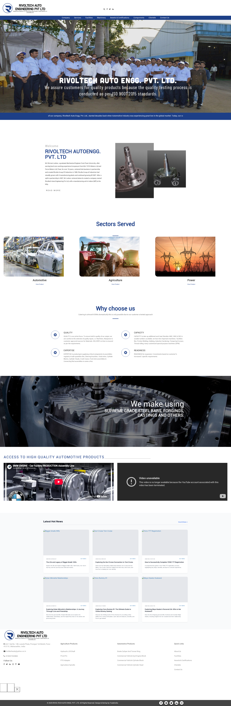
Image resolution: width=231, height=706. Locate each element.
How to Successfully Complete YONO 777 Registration (164, 562)
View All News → (183, 522)
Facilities (177, 656)
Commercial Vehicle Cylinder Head (130, 665)
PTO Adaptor (65, 660)
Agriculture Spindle (68, 665)
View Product (40, 284)
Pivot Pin (64, 656)
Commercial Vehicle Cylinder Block (130, 660)
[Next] (10, 687)
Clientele (177, 665)
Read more (53, 190)
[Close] (17, 689)
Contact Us (178, 669)
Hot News (83, 558)
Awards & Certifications (183, 660)
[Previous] (3, 687)
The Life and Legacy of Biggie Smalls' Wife (61, 562)
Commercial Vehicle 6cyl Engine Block (131, 656)
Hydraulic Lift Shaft (68, 651)
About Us (177, 651)
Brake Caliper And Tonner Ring (128, 651)
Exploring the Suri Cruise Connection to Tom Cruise (114, 562)
